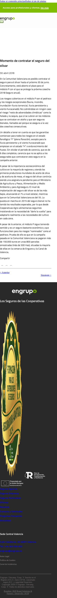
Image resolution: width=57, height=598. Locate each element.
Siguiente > (46, 275)
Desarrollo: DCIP (22, 593)
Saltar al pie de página (36, 1)
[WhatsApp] (11, 264)
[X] (2, 264)
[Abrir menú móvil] (2, 21)
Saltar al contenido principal (13, 1)
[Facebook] (6, 264)
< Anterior (5, 272)
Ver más (44, 8)
